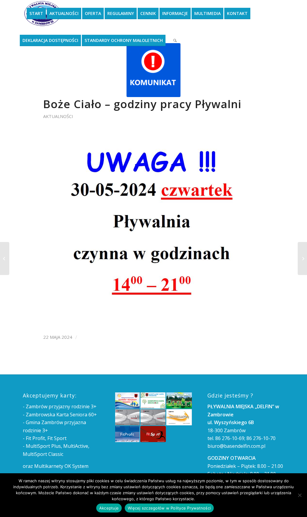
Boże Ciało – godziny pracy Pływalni (142, 103)
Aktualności (58, 116)
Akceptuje (109, 508)
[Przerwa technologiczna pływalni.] (302, 258)
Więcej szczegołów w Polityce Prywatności (169, 508)
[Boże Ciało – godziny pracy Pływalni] (153, 70)
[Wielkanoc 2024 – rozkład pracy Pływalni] (4, 258)
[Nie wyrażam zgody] (300, 495)
